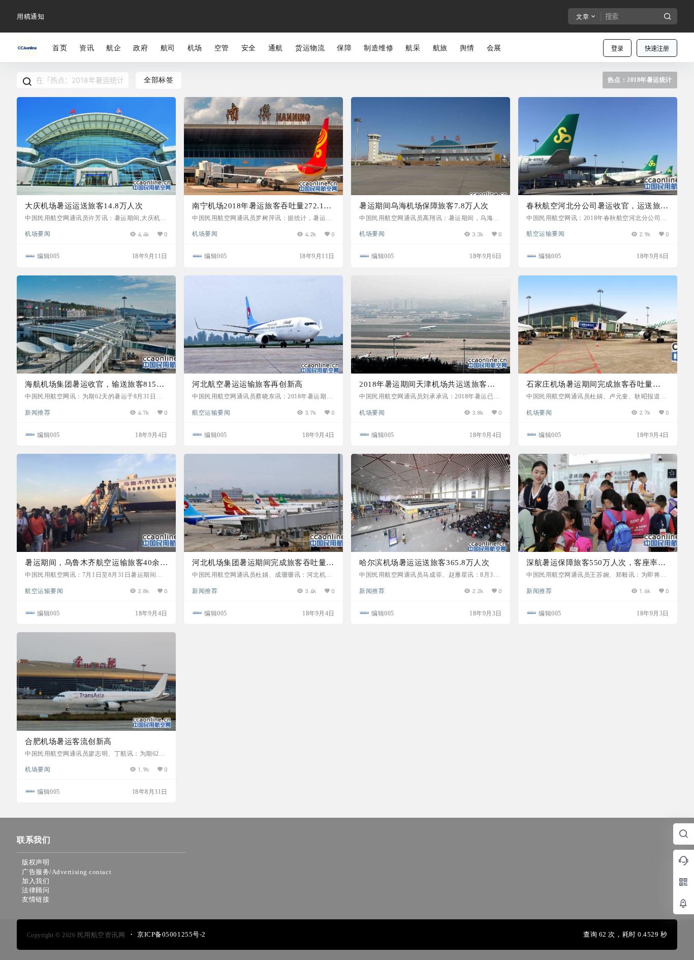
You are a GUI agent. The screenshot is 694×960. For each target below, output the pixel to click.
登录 (617, 48)
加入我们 (35, 881)
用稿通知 (30, 16)
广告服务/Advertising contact (66, 872)
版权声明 (35, 862)
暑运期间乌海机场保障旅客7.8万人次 (424, 206)
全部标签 (158, 80)
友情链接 (35, 899)
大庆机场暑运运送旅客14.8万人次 (84, 206)
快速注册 (657, 48)
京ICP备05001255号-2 (171, 934)
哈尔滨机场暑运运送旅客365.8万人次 (424, 563)
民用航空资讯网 (100, 935)
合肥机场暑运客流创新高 (68, 741)
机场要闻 (37, 233)
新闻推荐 (37, 412)
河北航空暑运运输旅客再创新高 (247, 384)
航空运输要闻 (545, 233)
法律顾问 (35, 890)
